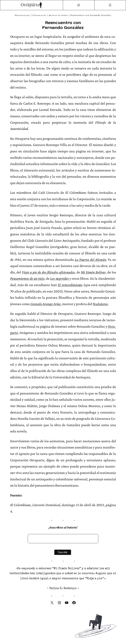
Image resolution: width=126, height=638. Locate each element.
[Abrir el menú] (110, 5)
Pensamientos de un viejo (27, 278)
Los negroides (59, 278)
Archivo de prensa (58, 15)
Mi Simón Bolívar (93, 272)
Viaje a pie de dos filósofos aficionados (48, 272)
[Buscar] (78, 5)
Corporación (39, 15)
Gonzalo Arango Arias (45, 304)
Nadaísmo (100, 304)
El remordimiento (70, 285)
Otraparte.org (22, 15)
